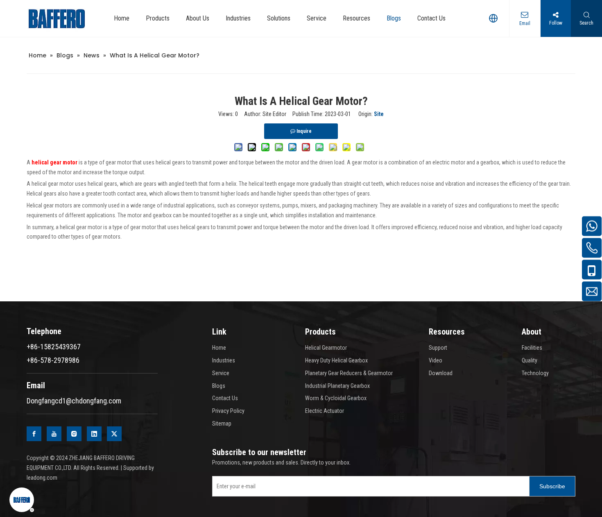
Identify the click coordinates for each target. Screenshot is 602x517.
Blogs (218, 386)
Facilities (532, 347)
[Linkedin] (94, 433)
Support (438, 347)
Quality (529, 360)
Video (435, 360)
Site (379, 114)
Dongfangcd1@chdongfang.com (74, 400)
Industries (223, 360)
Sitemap (221, 423)
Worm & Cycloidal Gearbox (336, 398)
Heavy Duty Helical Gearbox (336, 360)
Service (220, 373)
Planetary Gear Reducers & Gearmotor (349, 373)
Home (219, 347)
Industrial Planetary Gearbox (337, 386)
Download (441, 373)
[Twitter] (114, 433)
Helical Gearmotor (326, 347)
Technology (535, 373)
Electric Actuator (324, 411)
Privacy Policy (228, 411)
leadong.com (42, 477)
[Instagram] (74, 433)
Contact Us (225, 398)
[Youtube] (54, 433)
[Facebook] (34, 433)
